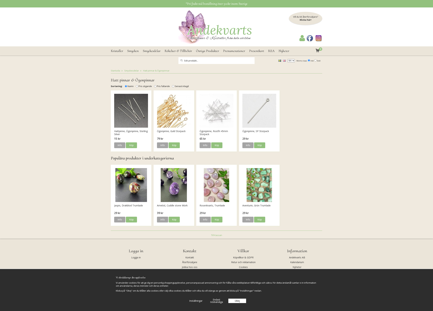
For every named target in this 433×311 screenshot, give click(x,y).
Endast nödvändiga (216, 301)
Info (120, 145)
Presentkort (256, 51)
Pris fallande (163, 86)
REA (271, 51)
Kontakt (189, 257)
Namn (131, 86)
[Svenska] (279, 60)
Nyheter (284, 51)
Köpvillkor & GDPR (243, 257)
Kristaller (117, 51)
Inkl (312, 60)
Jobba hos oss (189, 267)
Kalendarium (297, 262)
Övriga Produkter (207, 51)
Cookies (243, 267)
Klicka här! (305, 19)
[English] (284, 60)
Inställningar (195, 300)
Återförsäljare (189, 262)
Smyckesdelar (152, 51)
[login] (302, 40)
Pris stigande (145, 86)
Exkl (319, 60)
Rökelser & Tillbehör (178, 51)
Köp (131, 145)
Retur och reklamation (243, 262)
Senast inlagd (182, 86)
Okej (237, 300)
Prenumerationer (234, 51)
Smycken (133, 51)
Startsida (115, 70)
